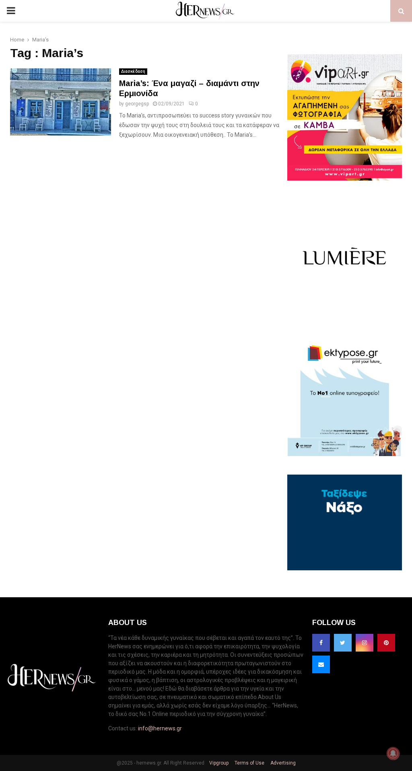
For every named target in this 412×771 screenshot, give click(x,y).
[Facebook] (321, 643)
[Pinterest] (386, 643)
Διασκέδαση (133, 71)
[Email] (321, 664)
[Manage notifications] (393, 753)
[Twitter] (343, 643)
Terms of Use (248, 763)
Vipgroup (218, 763)
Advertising (282, 763)
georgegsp (137, 104)
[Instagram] (364, 643)
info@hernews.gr (160, 728)
